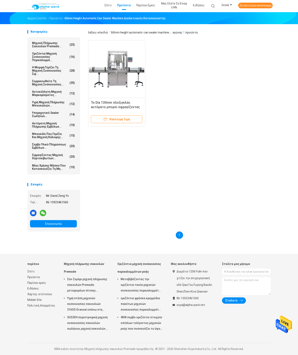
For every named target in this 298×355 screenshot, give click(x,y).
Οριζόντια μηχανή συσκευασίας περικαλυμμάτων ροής (139, 267)
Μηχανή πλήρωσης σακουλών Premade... (53, 44)
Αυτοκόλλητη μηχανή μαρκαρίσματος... (53, 93)
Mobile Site (34, 299)
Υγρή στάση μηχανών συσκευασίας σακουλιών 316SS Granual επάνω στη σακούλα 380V (84, 304)
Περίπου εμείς (36, 282)
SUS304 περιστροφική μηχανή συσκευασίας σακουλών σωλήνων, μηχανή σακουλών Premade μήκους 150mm (87, 323)
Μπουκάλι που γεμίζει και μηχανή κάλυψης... (53, 135)
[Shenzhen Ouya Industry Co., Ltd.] (43, 6)
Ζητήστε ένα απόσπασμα (255, 5)
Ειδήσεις (33, 288)
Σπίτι (31, 271)
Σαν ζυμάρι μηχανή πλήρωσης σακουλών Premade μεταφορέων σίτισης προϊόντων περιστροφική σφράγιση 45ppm (87, 285)
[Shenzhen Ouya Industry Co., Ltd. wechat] (43, 213)
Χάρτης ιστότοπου (39, 294)
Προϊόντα (33, 277)
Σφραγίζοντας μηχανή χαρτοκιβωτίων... (53, 156)
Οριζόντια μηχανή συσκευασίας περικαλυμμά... (53, 57)
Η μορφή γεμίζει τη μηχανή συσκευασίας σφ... (53, 70)
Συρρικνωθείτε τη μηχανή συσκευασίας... (53, 83)
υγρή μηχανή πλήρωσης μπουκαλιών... (53, 104)
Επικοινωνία (53, 223)
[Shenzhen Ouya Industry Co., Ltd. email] (33, 213)
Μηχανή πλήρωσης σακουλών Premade (84, 267)
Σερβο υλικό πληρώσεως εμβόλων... (53, 146)
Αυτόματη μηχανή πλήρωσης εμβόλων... (53, 125)
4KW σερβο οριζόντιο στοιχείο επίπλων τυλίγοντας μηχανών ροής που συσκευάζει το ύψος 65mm (141, 323)
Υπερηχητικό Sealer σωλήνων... (53, 114)
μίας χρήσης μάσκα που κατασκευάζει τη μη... (53, 167)
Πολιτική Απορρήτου (41, 305)
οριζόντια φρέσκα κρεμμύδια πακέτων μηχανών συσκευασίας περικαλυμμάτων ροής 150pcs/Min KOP (142, 304)
